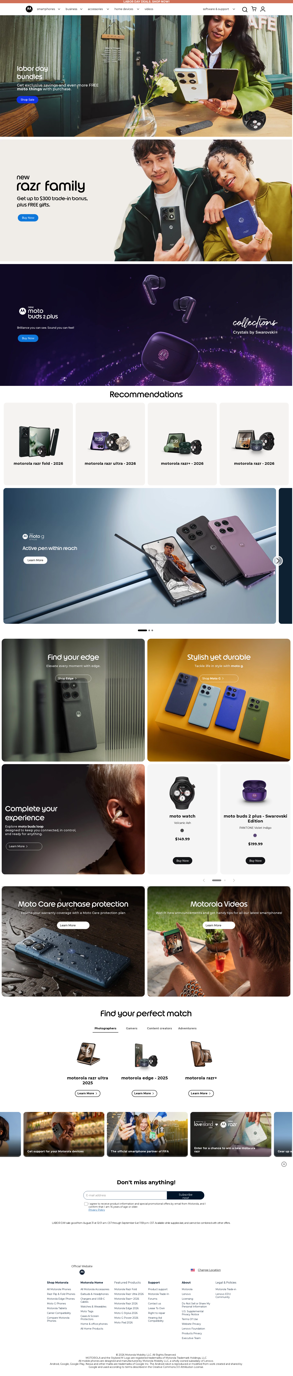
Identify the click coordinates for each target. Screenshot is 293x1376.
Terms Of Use (190, 1319)
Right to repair (156, 1313)
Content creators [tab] (159, 1028)
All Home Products (92, 1328)
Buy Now (182, 860)
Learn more (35, 560)
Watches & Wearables (93, 1306)
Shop (66, 678)
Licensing (187, 1298)
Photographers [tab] (105, 1028)
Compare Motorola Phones (58, 1319)
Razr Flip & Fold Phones (61, 1294)
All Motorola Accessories (95, 1289)
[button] (49, 9)
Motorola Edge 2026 (126, 1308)
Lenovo (186, 1294)
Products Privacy (192, 1333)
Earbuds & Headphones (95, 1294)
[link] (254, 10)
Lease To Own (156, 1308)
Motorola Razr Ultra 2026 (129, 1294)
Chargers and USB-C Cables (93, 1300)
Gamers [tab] (131, 1028)
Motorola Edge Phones (61, 1298)
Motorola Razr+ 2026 (126, 1298)
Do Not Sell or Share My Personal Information (196, 1305)
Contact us (154, 1303)
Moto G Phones (56, 1303)
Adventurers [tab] (187, 1028)
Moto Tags (87, 1311)
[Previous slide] (203, 880)
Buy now (53, 469)
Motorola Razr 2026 (126, 1303)
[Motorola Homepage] (29, 11)
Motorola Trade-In (158, 1294)
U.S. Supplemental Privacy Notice (192, 1313)
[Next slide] (278, 561)
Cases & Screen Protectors (90, 1318)
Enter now (62, 1134)
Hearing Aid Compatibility (156, 1319)
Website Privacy (191, 1323)
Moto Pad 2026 (123, 1322)
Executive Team (191, 1338)
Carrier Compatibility (59, 1313)
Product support (158, 1289)
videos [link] (149, 9)
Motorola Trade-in (226, 1289)
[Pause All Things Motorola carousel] (284, 1164)
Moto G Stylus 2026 (126, 1313)
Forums (152, 1298)
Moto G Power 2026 (126, 1317)
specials (21, 469)
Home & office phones (94, 1323)
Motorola (187, 1289)
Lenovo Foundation (193, 1328)
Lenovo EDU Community (223, 1296)
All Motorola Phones (59, 1289)
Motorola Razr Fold (125, 1289)
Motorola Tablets (57, 1308)
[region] (146, 1141)
